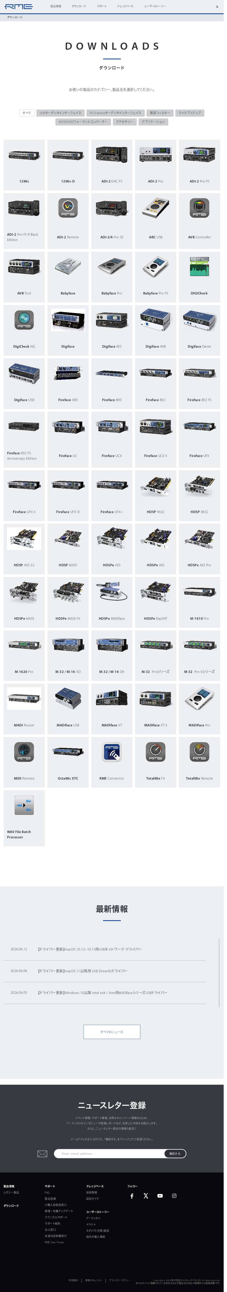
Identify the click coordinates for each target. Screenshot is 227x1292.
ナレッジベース (125, 6)
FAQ (47, 1193)
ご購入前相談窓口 (56, 1205)
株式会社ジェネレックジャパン (186, 1281)
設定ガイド (92, 1199)
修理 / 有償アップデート (59, 1211)
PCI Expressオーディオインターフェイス (115, 113)
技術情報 (91, 1193)
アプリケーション (153, 122)
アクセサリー (124, 122)
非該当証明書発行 (56, 1236)
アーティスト (93, 1218)
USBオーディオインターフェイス (61, 113)
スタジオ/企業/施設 (97, 1231)
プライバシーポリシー (120, 1281)
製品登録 (50, 1199)
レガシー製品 (11, 1193)
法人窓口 (50, 1230)
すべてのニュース (111, 1032)
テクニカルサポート (56, 1217)
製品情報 (56, 6)
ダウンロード (79, 6)
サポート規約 (52, 1224)
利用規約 (73, 1281)
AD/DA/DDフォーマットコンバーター (83, 122)
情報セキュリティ (93, 1281)
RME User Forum (54, 1242)
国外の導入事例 (95, 1237)
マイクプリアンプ (190, 113)
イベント (91, 1224)
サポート (102, 6)
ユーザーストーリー (155, 6)
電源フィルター (160, 113)
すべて (27, 113)
